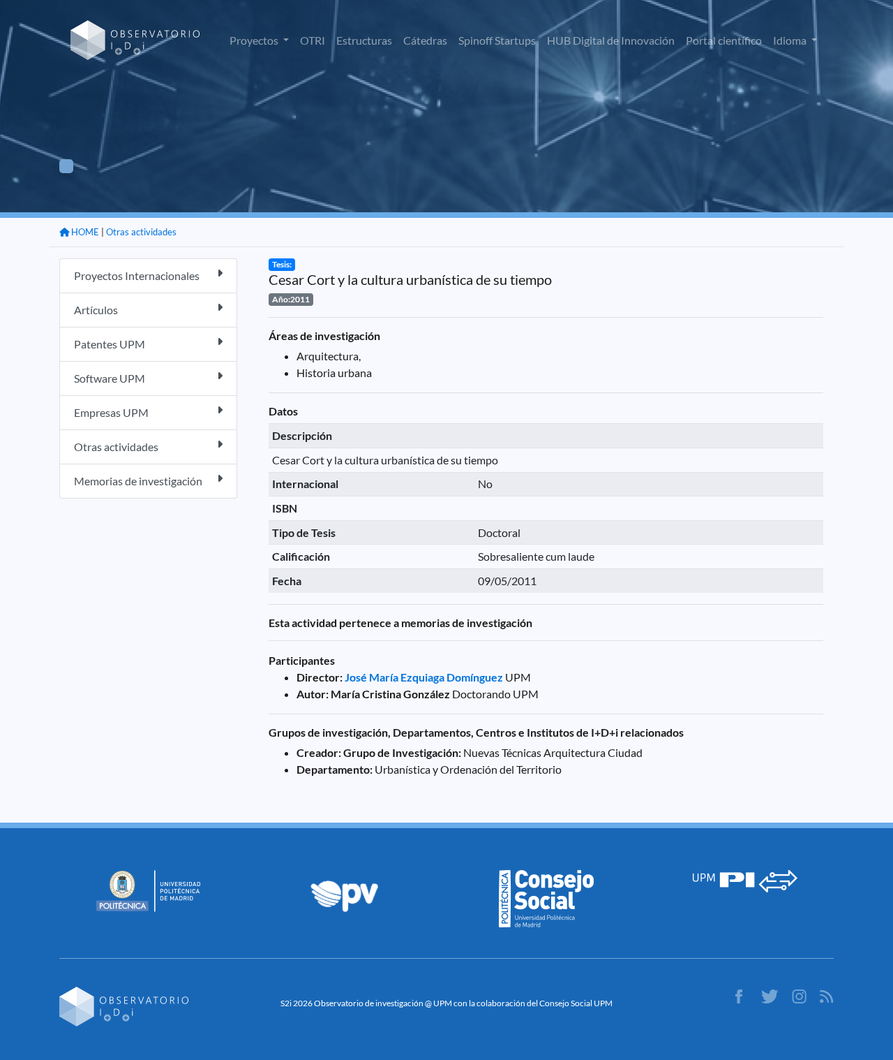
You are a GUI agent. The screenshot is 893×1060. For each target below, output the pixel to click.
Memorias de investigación (138, 480)
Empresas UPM (111, 412)
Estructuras (364, 40)
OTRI (312, 40)
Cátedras (425, 40)
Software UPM (109, 378)
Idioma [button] (791, 40)
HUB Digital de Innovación (611, 40)
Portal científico (724, 40)
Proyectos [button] (255, 40)
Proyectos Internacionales (137, 275)
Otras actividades (141, 231)
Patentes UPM (109, 344)
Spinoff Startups (497, 40)
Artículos (96, 309)
